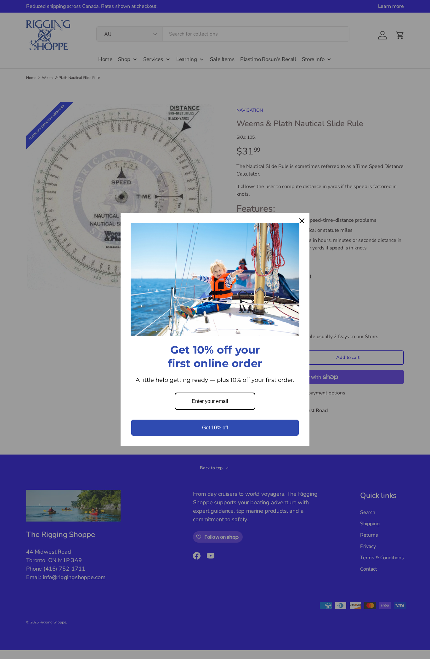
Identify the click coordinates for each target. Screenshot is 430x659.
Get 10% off (215, 427)
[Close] (301, 220)
